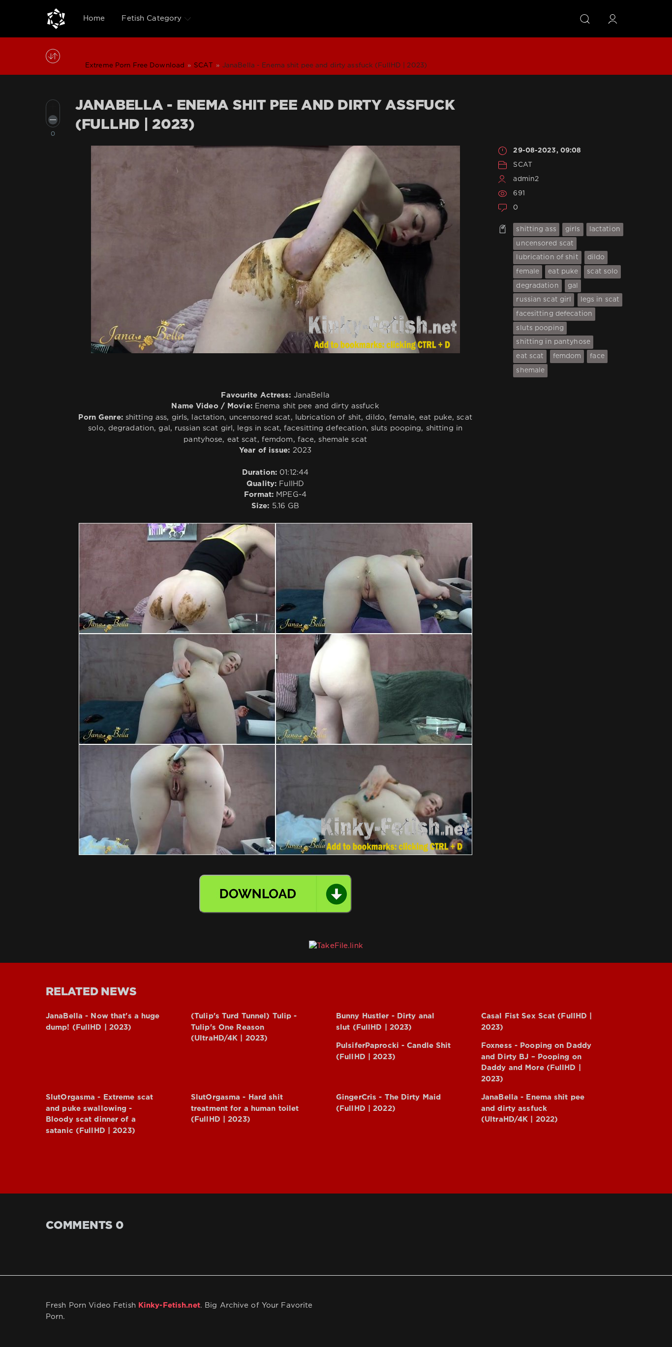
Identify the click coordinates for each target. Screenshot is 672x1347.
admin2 (526, 179)
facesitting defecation (554, 314)
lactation (604, 229)
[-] (53, 119)
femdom (567, 356)
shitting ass (536, 229)
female (527, 272)
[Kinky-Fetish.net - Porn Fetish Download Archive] (56, 18)
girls (572, 229)
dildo (596, 257)
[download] (275, 894)
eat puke (563, 272)
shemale (530, 370)
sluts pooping (540, 328)
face (597, 356)
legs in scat (599, 300)
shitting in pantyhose (553, 342)
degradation (537, 286)
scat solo (602, 272)
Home (94, 18)
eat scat (530, 356)
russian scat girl (543, 300)
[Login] (612, 18)
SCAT (522, 165)
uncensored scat (545, 243)
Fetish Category (152, 18)
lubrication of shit (547, 257)
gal (573, 286)
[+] (53, 106)
